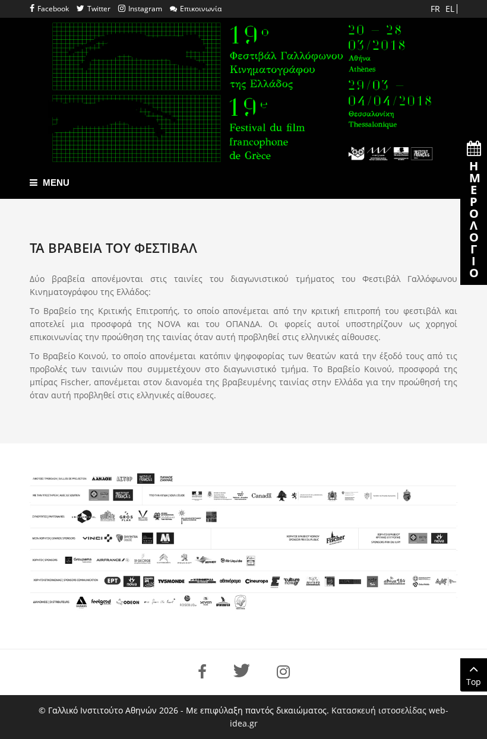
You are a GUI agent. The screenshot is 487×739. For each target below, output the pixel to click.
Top (473, 681)
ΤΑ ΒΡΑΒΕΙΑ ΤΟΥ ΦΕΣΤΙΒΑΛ (113, 247)
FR (436, 8)
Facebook (53, 9)
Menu (54, 182)
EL (449, 8)
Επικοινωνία (201, 9)
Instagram (145, 9)
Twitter (98, 9)
